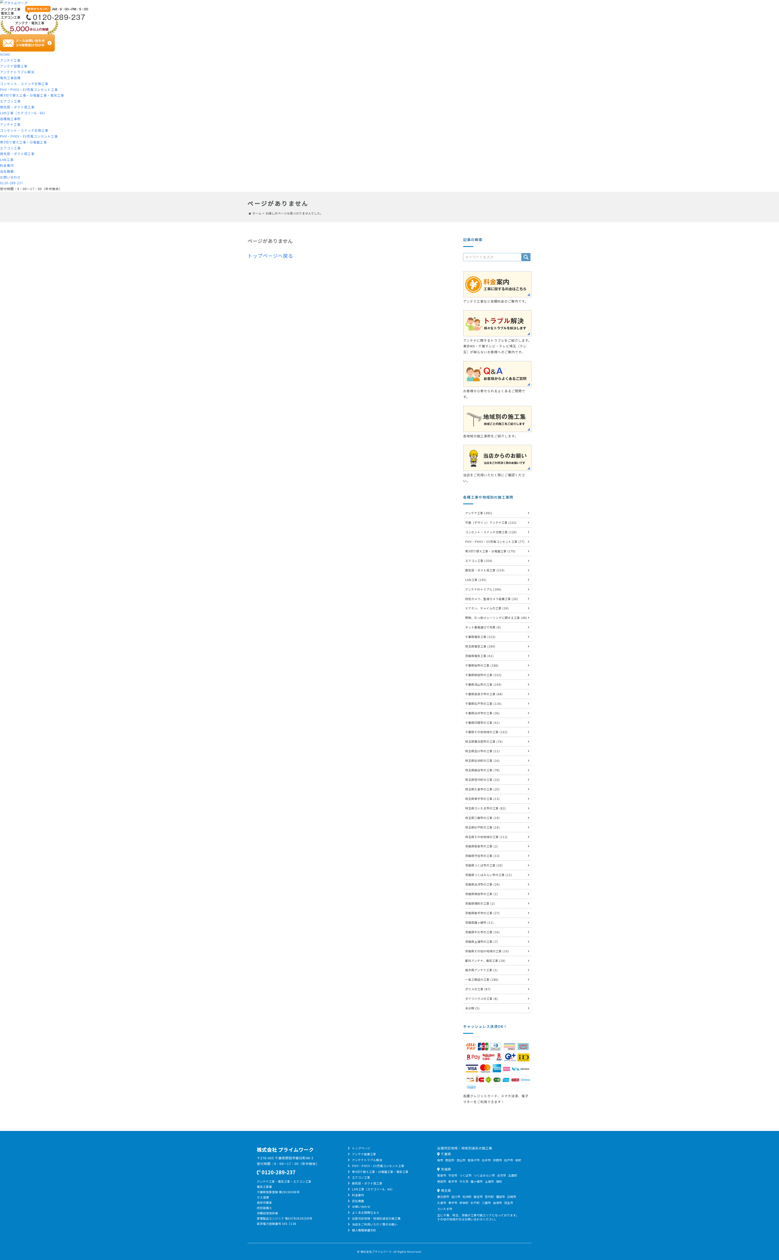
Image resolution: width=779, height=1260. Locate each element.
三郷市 (486, 1203)
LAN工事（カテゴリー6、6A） (23, 112)
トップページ (361, 1148)
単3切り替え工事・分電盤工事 (23, 142)
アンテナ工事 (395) (478, 513)
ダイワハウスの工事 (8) (481, 998)
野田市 (449, 1160)
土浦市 (489, 1181)
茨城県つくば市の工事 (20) (484, 865)
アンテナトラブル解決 (17, 71)
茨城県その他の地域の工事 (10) (487, 951)
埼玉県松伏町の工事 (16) (482, 760)
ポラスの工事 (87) (478, 989)
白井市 (486, 1160)
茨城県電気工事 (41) (479, 656)
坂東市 (441, 1175)
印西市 (497, 1160)
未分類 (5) (472, 1008)
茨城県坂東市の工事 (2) (481, 846)
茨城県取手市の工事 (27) (482, 913)
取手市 (452, 1181)
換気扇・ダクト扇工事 (17, 107)
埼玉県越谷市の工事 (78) (482, 770)
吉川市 (456, 1196)
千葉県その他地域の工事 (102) (486, 732)
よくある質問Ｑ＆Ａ (365, 1212)
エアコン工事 (10, 101)
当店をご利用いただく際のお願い (375, 1224)
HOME (5, 54)
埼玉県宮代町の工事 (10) (482, 779)
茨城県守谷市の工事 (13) (482, 856)
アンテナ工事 (10, 60)
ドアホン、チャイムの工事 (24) (487, 608)
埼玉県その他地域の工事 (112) (486, 837)
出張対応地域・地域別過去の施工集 (376, 1218)
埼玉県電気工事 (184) (480, 646)
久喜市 (441, 1203)
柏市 (440, 1160)
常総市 (441, 1181)
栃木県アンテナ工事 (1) (481, 970)
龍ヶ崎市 (477, 1181)
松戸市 (508, 1160)
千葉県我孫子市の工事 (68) (484, 694)
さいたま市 (444, 1209)
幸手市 (452, 1203)
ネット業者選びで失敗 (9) (483, 627)
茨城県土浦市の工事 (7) (481, 941)
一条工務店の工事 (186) (481, 979)
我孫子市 (474, 1160)
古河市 (501, 1175)
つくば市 (465, 1175)
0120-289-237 (11, 182)
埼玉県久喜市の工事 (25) (482, 789)
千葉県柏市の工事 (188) (481, 665)
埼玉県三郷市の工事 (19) (482, 818)
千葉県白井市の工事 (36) (482, 713)
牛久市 (464, 1181)
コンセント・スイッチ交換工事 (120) (491, 532)
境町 (499, 1181)
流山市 (461, 1160)
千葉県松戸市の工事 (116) (483, 703)
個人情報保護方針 (364, 1230)
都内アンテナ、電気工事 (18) (485, 960)
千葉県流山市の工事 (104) (483, 684)
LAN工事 (7, 159)
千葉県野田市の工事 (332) (483, 675)
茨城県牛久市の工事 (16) (482, 932)
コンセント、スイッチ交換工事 (24, 83)
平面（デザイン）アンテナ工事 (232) (490, 522)
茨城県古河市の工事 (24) (482, 884)
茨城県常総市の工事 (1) (481, 894)
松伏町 (467, 1196)
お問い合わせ (10, 177)
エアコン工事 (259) (478, 560)
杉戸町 (475, 1203)
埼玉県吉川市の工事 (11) (482, 751)
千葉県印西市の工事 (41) (482, 722)
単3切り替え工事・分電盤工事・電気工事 (32, 95)
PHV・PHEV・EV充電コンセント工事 (29, 89)
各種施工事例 (10, 118)
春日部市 (443, 1196)
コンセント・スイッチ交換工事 (24, 130)
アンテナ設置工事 (13, 66)
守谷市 (452, 1175)
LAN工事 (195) (475, 580)
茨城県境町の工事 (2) (480, 903)
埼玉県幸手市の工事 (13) (482, 799)
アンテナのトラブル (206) (483, 589)
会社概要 (7, 171)
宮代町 (489, 1196)
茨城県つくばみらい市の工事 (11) (488, 875)
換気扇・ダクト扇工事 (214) (485, 570)
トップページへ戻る (270, 255)
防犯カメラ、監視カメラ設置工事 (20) (491, 599)
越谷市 (478, 1196)
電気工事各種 (10, 77)
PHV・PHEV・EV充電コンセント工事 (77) (495, 541)
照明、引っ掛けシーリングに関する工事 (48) (496, 617)
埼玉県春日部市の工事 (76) (484, 741)
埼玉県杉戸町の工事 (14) (482, 827)
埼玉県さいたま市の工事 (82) (485, 808)
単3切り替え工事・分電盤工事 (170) (490, 551)
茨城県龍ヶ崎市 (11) (479, 922)
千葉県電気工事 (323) (480, 637)
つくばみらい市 (484, 1175)
